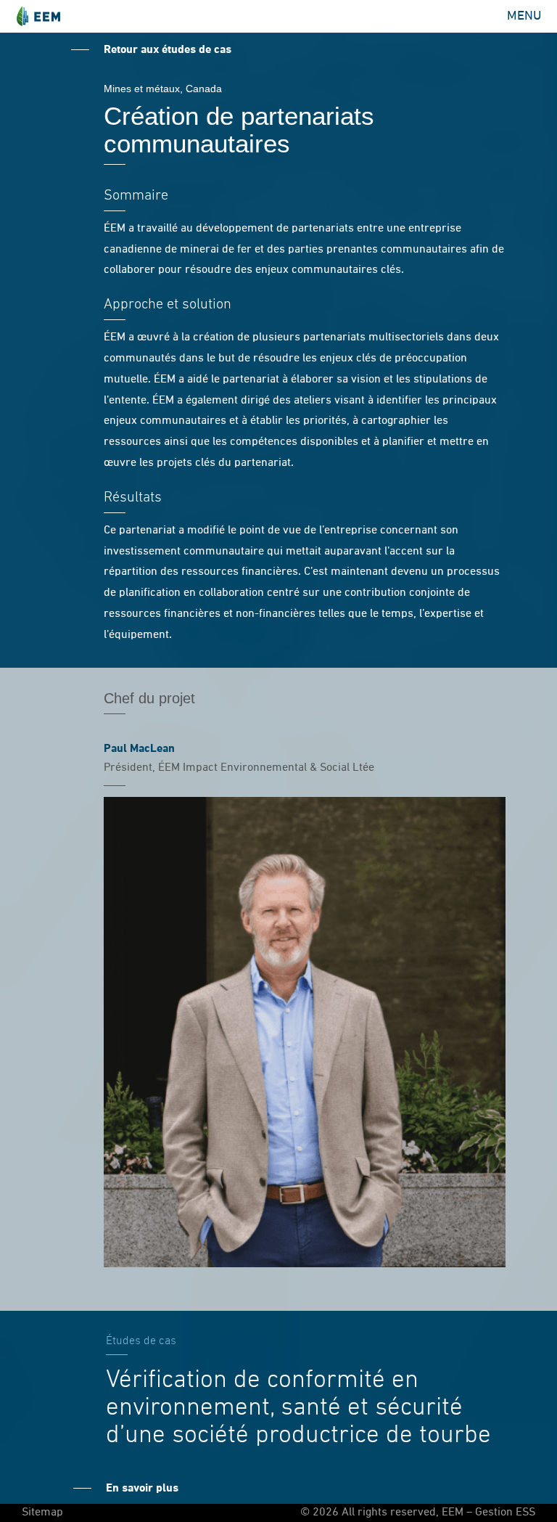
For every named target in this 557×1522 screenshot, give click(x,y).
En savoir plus (142, 1488)
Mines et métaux (142, 88)
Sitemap (42, 1512)
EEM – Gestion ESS (38, 16)
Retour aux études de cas (167, 50)
